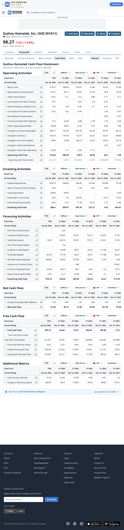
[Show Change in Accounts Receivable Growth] (5, 131)
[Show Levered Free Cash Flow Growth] (5, 349)
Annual (95, 58)
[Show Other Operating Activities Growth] (5, 126)
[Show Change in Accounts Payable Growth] (5, 140)
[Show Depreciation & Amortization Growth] (5, 92)
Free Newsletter (41, 463)
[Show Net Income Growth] (5, 87)
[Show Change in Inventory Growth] (5, 135)
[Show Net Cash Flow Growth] (5, 307)
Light (10, 511)
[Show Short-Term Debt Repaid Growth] (5, 245)
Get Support (39, 468)
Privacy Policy (100, 472)
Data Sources (70, 472)
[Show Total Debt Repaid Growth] (5, 254)
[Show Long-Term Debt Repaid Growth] (5, 250)
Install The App (40, 472)
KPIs (80, 58)
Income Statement (26, 58)
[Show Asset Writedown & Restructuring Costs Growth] (5, 106)
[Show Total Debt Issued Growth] (5, 240)
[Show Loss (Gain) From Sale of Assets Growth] (5, 102)
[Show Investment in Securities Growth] (5, 197)
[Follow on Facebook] (68, 524)
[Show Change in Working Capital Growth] (5, 382)
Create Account (71, 463)
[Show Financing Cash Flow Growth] (5, 279)
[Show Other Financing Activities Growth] (5, 274)
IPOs (6, 463)
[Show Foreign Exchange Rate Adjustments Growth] (5, 302)
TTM (117, 58)
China (8, 36)
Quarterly (106, 58)
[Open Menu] (3, 12)
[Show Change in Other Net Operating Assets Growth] (5, 150)
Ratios (72, 58)
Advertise (68, 477)
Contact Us (99, 463)
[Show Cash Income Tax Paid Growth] (5, 377)
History (65, 52)
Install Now (116, 4)
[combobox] (62, 12)
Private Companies (12, 472)
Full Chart (73, 33)
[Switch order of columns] (54, 72)
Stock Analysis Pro (42, 458)
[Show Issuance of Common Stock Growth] (5, 264)
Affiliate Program (102, 477)
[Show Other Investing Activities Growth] (5, 202)
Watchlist (88, 33)
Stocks (7, 458)
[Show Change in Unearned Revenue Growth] (5, 145)
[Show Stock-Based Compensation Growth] (5, 116)
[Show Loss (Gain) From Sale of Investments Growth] (5, 111)
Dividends (52, 52)
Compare (115, 33)
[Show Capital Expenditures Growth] (5, 183)
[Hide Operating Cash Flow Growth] (5, 155)
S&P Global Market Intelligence (32, 391)
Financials (24, 52)
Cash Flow (60, 58)
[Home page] (15, 12)
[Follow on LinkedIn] (81, 524)
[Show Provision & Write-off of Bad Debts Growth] (5, 121)
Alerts (102, 33)
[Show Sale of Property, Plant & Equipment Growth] (5, 188)
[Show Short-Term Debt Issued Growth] (5, 230)
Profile (77, 52)
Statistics (38, 52)
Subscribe (51, 499)
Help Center (69, 482)
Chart (88, 52)
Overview (9, 52)
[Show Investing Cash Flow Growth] (5, 207)
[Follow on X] (75, 524)
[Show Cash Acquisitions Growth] (5, 193)
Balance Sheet (45, 58)
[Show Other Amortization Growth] (5, 97)
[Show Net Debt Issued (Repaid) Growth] (5, 259)
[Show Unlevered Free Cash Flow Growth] (5, 354)
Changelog (69, 468)
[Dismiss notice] (2, 4)
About (97, 458)
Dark (21, 511)
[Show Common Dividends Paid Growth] (5, 269)
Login (66, 458)
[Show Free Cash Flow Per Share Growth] (5, 344)
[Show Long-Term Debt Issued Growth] (5, 235)
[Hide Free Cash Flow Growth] (5, 330)
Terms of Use (100, 468)
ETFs (6, 468)
